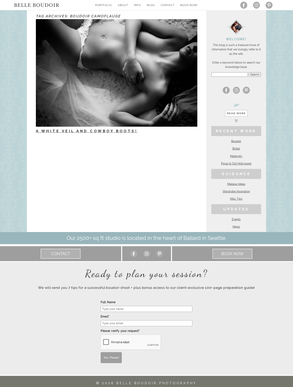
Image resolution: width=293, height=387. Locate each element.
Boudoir (236, 141)
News (236, 226)
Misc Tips (236, 198)
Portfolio (103, 5)
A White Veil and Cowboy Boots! (87, 131)
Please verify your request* (120, 330)
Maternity (236, 156)
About (123, 5)
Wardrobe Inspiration (236, 191)
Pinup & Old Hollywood (236, 163)
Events (236, 219)
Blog (151, 5)
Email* (105, 316)
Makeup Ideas (236, 184)
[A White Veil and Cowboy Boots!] (116, 73)
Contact (167, 5)
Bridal (236, 148)
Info (137, 5)
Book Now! (189, 5)
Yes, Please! (111, 357)
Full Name (108, 302)
